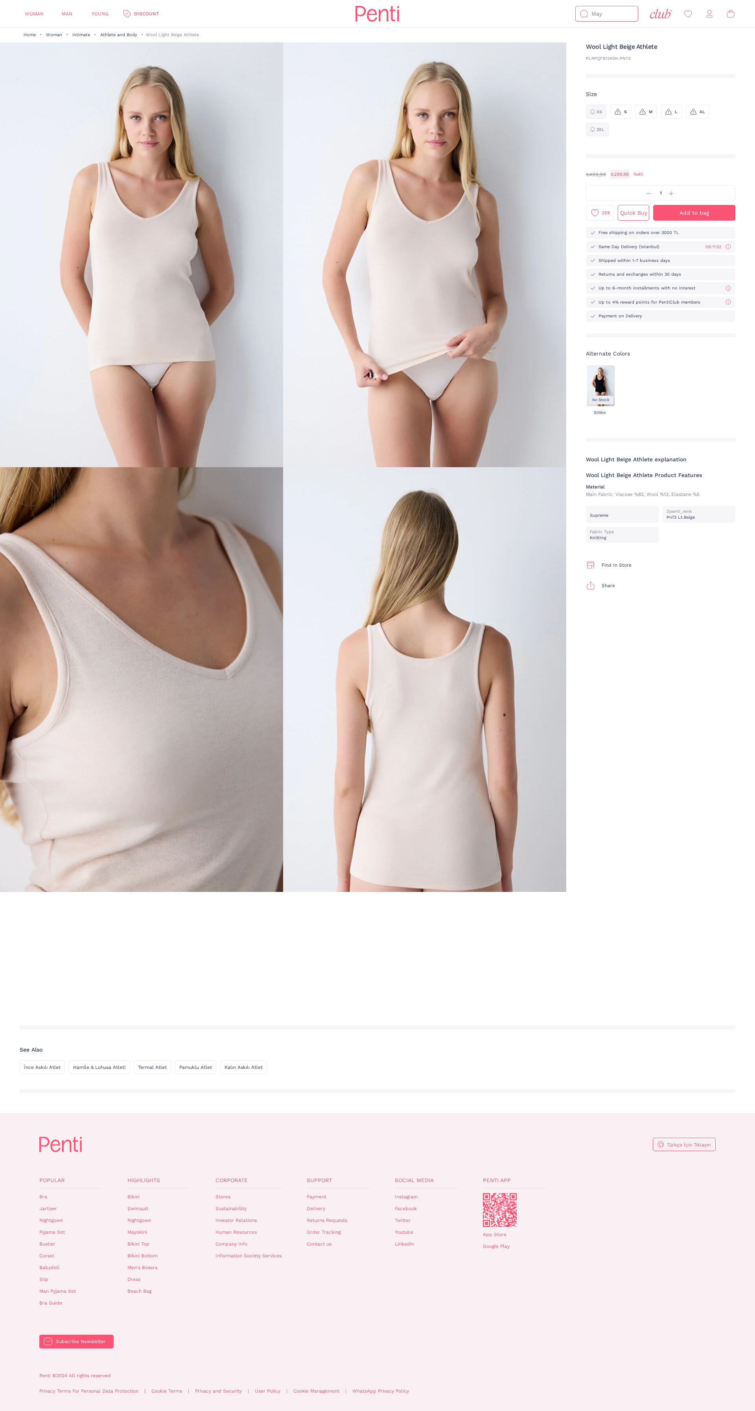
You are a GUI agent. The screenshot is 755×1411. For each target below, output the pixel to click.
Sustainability (231, 1208)
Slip (43, 1279)
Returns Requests (327, 1220)
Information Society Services (248, 1255)
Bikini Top (138, 1244)
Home (30, 34)
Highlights (143, 1180)
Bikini (133, 1196)
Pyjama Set (52, 1232)
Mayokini (137, 1232)
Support (319, 1180)
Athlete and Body (118, 34)
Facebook (406, 1208)
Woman (34, 14)
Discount (146, 14)
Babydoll (49, 1267)
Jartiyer (48, 1208)
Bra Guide (50, 1303)
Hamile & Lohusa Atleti (99, 1067)
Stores (222, 1196)
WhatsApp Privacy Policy (380, 1391)
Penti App (497, 1180)
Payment (316, 1196)
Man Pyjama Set (57, 1291)
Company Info (231, 1244)
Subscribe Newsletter (81, 1341)
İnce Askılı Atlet (42, 1067)
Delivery (316, 1208)
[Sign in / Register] (709, 14)
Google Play (496, 1246)
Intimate (81, 34)
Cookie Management (316, 1391)
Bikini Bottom (142, 1255)
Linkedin (404, 1244)
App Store (494, 1234)
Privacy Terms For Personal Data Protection (88, 1391)
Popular (51, 1180)
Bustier (47, 1244)
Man (67, 14)
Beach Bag (139, 1291)
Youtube (404, 1232)
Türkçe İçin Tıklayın (689, 1145)
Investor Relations (236, 1220)
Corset (46, 1255)
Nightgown (51, 1220)
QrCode (500, 1210)
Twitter (403, 1220)
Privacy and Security (218, 1391)
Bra (43, 1196)
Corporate (231, 1180)
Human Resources (236, 1232)
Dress (133, 1279)
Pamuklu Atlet (195, 1067)
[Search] (584, 13)
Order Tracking (324, 1232)
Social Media (414, 1180)
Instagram (406, 1196)
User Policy (267, 1391)
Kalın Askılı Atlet (244, 1067)
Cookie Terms (166, 1391)
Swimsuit (137, 1208)
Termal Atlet (152, 1067)
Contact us (319, 1244)
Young (100, 14)
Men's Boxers (142, 1267)
